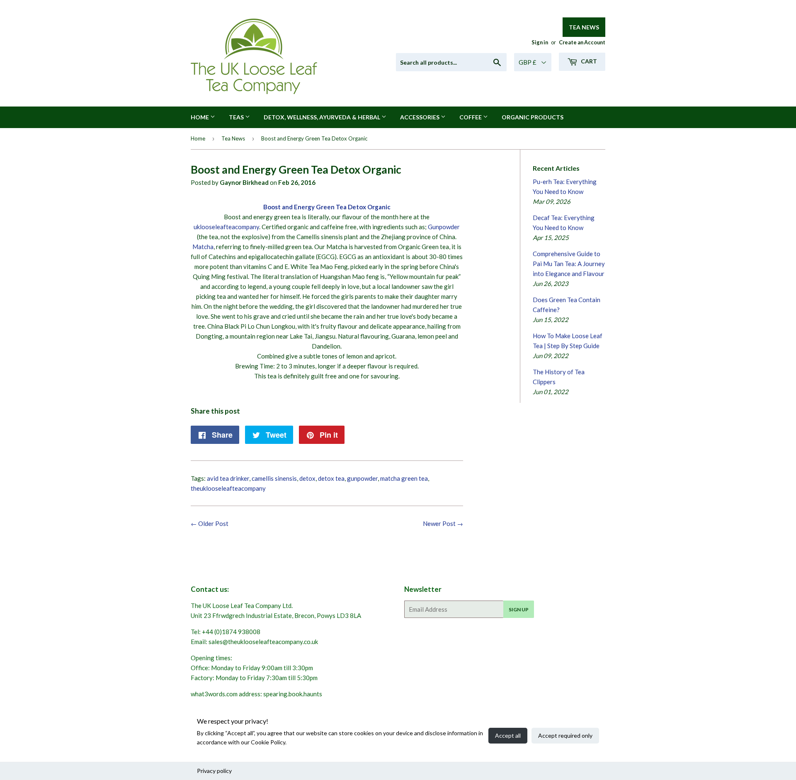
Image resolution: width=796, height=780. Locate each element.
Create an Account (582, 42)
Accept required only (565, 735)
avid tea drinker (228, 478)
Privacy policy (214, 770)
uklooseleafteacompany (226, 226)
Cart (588, 61)
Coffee (471, 117)
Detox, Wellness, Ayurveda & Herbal (322, 117)
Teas (237, 117)
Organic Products (532, 117)
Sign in (539, 42)
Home (200, 117)
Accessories (420, 117)
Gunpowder (444, 226)
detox (307, 478)
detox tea (331, 478)
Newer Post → (443, 523)
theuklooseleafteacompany (228, 488)
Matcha (203, 246)
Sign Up (519, 609)
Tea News (584, 27)
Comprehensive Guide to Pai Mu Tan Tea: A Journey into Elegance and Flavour (569, 263)
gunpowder (362, 478)
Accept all (508, 735)
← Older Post (209, 523)
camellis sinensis (274, 478)
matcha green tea (404, 478)
